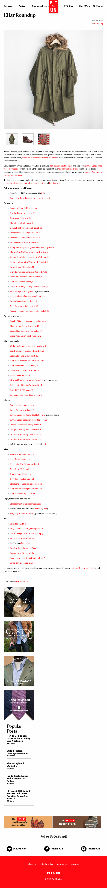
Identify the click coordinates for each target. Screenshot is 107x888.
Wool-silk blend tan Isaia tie (22, 454)
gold (27, 543)
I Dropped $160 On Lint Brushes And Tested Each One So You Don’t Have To (18, 795)
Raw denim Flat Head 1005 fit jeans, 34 (26, 395)
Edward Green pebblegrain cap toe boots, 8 (28, 420)
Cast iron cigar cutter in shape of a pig (26, 533)
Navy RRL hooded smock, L (21, 281)
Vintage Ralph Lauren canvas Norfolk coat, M (29, 257)
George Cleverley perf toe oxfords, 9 (25, 429)
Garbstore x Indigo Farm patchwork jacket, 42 (29, 286)
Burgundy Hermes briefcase (21, 513)
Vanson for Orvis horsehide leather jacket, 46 (29, 311)
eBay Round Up (21, 581)
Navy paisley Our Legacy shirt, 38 (24, 365)
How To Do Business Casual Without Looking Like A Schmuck (19, 738)
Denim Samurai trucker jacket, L (23, 301)
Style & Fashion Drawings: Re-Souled (17, 752)
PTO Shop (68, 6)
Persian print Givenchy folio (22, 553)
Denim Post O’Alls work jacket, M (24, 242)
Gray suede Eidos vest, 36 (20, 218)
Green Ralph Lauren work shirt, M (24, 370)
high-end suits (13, 183)
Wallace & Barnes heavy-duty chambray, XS (28, 346)
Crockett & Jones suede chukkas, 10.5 (26, 439)
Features (8, 6)
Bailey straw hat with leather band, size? (27, 558)
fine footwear (55, 183)
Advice (22, 6)
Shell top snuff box (18, 524)
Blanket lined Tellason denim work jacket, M (29, 252)
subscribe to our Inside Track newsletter (39, 157)
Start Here (84, 6)
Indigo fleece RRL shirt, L (21, 375)
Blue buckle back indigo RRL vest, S (25, 232)
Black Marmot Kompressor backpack (25, 504)
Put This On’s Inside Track (82, 568)
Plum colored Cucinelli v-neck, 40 (24, 326)
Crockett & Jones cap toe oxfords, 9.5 (26, 434)
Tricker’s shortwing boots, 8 (22, 410)
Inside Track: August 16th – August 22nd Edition (17, 778)
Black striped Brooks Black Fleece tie (26, 484)
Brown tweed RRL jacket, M (22, 267)
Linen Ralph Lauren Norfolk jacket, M (26, 276)
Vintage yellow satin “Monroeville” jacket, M (29, 262)
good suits (24, 183)
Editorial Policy (46, 864)
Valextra (38, 508)
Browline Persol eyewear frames (24, 548)
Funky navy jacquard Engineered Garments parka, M (32, 247)
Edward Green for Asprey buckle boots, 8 (27, 415)
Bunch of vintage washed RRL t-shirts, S (27, 351)
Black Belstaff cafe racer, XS (22, 223)
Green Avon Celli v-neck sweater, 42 (25, 336)
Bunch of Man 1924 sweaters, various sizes (28, 321)
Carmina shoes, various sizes (22, 405)
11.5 (44, 444)
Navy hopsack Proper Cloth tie (23, 493)
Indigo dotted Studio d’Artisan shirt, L (26, 385)
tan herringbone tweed (68, 169)
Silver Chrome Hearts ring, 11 (23, 563)
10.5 (36, 444)
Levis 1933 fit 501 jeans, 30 (21, 390)
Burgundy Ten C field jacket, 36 (23, 208)
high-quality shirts (37, 183)
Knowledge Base (39, 6)
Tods (45, 508)
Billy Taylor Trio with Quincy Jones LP (26, 528)
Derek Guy (98, 23)
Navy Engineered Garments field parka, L (27, 296)
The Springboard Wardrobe (15, 764)
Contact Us (62, 864)
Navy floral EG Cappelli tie (21, 469)
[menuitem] (8, 6)
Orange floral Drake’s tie (20, 474)
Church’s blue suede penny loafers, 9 (25, 424)
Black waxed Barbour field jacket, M (25, 237)
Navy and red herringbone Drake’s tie (26, 488)
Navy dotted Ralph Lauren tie (22, 479)
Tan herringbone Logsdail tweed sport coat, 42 (30, 198)
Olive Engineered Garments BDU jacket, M (28, 272)
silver (22, 543)
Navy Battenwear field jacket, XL (24, 306)
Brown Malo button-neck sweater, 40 (26, 331)
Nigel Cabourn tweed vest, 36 (22, 213)
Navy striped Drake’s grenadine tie (25, 464)
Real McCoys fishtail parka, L (22, 291)
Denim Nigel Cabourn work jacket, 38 (26, 228)
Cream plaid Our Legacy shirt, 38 (24, 356)
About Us (32, 864)
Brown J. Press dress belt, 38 (22, 538)
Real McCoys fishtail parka (61, 166)
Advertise (75, 864)
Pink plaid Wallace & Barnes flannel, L (26, 380)
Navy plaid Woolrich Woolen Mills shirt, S (28, 360)
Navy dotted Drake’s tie (20, 459)
